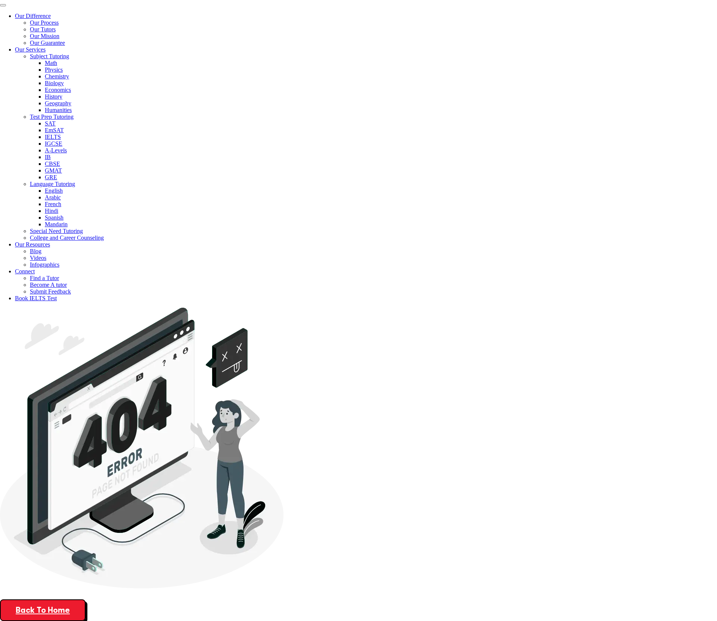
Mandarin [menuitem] (56, 224)
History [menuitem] (53, 96)
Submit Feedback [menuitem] (50, 291)
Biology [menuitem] (54, 83)
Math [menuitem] (51, 63)
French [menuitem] (53, 204)
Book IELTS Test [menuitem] (36, 298)
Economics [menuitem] (58, 90)
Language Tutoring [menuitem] (52, 184)
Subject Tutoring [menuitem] (49, 56)
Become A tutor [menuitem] (48, 285)
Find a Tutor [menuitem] (44, 278)
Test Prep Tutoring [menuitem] (52, 117)
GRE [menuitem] (51, 177)
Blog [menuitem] (35, 251)
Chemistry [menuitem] (57, 76)
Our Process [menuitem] (44, 22)
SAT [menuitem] (50, 123)
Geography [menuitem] (58, 103)
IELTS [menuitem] (53, 137)
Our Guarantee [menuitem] (47, 43)
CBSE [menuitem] (52, 164)
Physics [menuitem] (54, 69)
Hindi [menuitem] (51, 211)
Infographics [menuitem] (44, 264)
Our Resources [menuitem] (32, 244)
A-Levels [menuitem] (56, 150)
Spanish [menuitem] (54, 217)
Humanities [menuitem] (58, 110)
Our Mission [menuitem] (44, 36)
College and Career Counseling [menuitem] (67, 238)
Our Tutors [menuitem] (43, 29)
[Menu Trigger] (3, 5)
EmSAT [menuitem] (54, 130)
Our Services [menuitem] (30, 49)
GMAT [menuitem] (53, 170)
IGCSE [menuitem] (53, 143)
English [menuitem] (54, 190)
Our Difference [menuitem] (33, 16)
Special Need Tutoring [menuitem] (56, 231)
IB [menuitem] (48, 157)
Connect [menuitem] (25, 271)
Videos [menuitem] (38, 258)
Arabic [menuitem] (53, 197)
